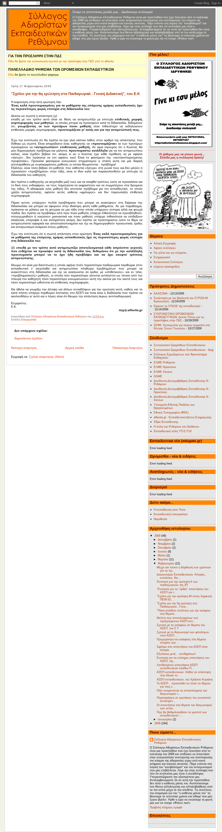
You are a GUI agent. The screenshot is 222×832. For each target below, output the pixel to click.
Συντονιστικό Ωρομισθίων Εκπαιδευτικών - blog (183, 349)
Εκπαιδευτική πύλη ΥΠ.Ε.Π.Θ (172, 431)
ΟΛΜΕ (158, 376)
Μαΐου (162, 555)
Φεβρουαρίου (166, 563)
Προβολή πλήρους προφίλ (166, 807)
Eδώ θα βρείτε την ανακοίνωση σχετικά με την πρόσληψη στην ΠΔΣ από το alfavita (61, 61)
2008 (157, 723)
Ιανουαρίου (165, 719)
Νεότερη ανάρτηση (24, 348)
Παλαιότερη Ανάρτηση (127, 348)
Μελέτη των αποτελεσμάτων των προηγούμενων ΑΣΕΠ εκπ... (177, 619)
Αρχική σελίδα (74, 348)
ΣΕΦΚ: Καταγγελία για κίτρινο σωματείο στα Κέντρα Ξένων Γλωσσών (182, 327)
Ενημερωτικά (28, 319)
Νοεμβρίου (165, 543)
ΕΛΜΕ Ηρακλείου (165, 367)
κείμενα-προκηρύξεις (167, 266)
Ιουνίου (163, 551)
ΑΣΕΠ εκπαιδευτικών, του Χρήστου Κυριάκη (184, 679)
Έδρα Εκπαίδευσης (166, 421)
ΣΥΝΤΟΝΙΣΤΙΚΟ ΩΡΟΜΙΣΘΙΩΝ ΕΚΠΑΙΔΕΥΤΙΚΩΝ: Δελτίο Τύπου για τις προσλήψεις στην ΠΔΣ (179, 317)
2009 (157, 535)
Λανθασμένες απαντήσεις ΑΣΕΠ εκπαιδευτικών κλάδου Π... (177, 666)
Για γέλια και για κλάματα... (171, 252)
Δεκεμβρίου (165, 539)
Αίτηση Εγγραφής (165, 243)
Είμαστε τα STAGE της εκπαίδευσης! (177, 306)
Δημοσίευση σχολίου (28, 338)
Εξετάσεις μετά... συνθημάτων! (176, 653)
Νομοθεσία (160, 519)
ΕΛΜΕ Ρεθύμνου (164, 362)
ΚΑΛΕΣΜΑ (161, 293)
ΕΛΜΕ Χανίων (163, 371)
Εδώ (11, 74)
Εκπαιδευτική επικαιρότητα (171, 514)
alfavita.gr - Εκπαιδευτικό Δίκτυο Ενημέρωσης (182, 417)
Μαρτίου (163, 559)
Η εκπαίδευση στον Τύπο (169, 509)
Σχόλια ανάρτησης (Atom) (46, 356)
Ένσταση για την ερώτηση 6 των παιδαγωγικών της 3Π (177, 583)
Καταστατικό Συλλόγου (168, 262)
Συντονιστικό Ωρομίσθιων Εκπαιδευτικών (180, 345)
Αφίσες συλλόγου (165, 248)
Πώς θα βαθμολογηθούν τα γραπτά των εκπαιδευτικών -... (182, 714)
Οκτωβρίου (165, 547)
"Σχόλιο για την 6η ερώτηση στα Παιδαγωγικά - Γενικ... (177, 605)
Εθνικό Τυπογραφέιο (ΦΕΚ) (171, 412)
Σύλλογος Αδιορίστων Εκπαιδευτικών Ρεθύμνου (177, 741)
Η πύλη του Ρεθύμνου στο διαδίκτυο (176, 426)
